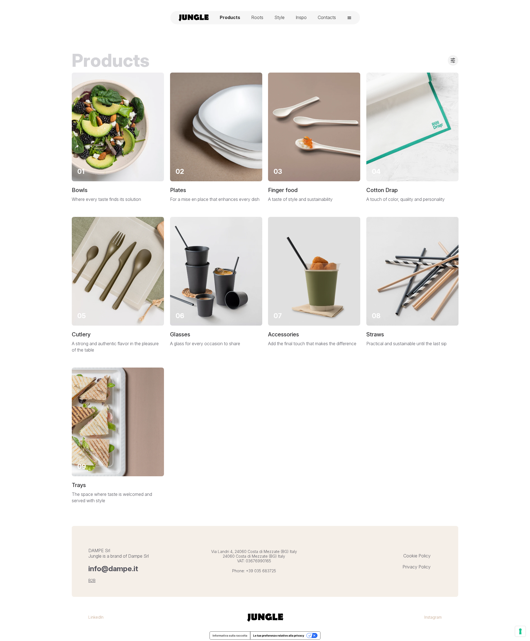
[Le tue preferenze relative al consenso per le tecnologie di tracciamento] (520, 631)
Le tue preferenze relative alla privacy (278, 635)
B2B (92, 580)
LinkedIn (96, 617)
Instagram (433, 617)
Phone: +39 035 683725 (254, 570)
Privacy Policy (416, 567)
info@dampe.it (113, 568)
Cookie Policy (417, 555)
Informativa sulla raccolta (230, 635)
